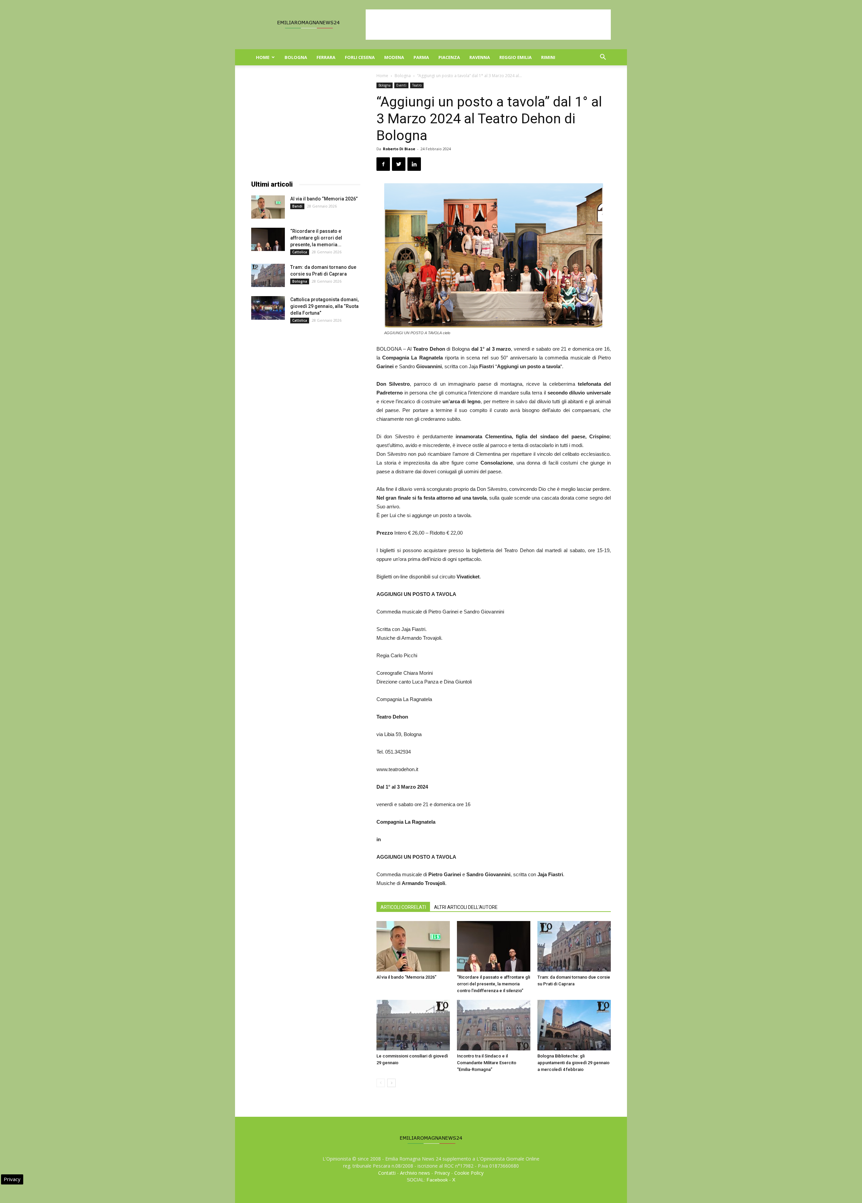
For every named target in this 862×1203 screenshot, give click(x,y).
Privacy (442, 1173)
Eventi (401, 85)
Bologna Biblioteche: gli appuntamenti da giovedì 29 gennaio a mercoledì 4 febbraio (573, 1062)
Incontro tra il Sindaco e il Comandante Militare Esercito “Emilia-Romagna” (486, 1062)
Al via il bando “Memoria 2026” (406, 977)
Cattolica (299, 252)
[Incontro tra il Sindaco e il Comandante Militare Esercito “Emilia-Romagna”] (493, 1025)
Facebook (437, 1179)
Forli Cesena (360, 57)
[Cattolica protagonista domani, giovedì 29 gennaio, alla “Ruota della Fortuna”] (268, 308)
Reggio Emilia (515, 57)
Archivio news (415, 1173)
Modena (394, 57)
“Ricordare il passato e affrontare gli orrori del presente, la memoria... (316, 237)
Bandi (297, 206)
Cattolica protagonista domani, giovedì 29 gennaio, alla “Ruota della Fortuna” (324, 306)
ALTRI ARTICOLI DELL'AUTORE (466, 907)
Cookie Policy (469, 1173)
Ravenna (479, 57)
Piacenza (449, 57)
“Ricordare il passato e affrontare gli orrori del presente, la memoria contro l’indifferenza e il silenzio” (493, 984)
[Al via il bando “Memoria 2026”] (413, 946)
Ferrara (326, 57)
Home (262, 57)
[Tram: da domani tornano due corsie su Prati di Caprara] (574, 946)
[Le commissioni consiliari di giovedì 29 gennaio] (413, 1025)
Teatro (417, 85)
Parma (421, 57)
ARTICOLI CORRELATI (403, 907)
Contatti (387, 1173)
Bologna (296, 57)
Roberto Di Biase (399, 148)
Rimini (548, 57)
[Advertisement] (488, 24)
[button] (603, 58)
